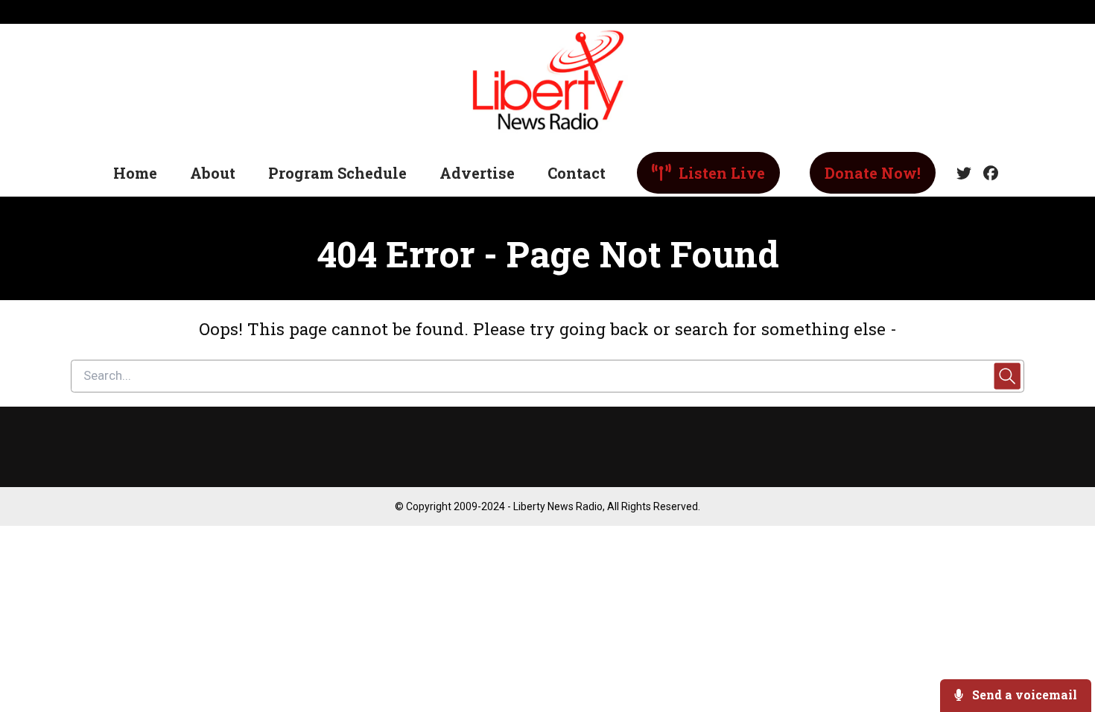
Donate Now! (873, 172)
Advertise (477, 172)
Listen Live (720, 172)
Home (135, 172)
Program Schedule (337, 172)
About (212, 172)
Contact (577, 172)
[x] (963, 173)
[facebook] (987, 173)
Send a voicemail (1023, 694)
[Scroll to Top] (1059, 641)
